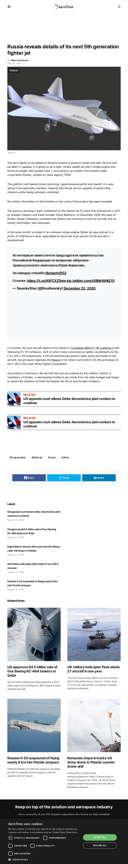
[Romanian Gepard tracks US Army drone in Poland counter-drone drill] (94, 725)
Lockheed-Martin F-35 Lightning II (92, 348)
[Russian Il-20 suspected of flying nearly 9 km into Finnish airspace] (34, 725)
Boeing (56, 360)
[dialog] (64, 841)
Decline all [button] (100, 845)
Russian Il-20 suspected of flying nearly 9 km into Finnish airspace (33, 760)
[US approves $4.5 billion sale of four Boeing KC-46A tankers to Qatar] (34, 634)
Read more (71, 832)
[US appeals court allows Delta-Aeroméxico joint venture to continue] (14, 399)
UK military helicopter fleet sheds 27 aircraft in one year (93, 669)
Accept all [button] (100, 837)
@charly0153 (55, 273)
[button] (9, 7)
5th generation (18, 457)
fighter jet (37, 457)
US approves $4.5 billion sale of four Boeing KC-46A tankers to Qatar (32, 671)
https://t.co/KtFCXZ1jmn (46, 281)
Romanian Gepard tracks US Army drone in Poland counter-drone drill (91, 762)
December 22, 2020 (80, 288)
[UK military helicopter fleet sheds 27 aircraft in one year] (94, 634)
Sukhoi (65, 457)
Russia (52, 457)
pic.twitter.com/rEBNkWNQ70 (90, 281)
